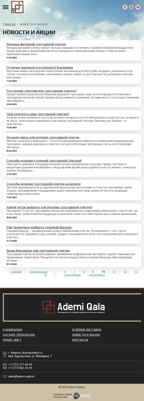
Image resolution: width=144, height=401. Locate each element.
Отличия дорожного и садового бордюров (40, 67)
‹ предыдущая (38, 271)
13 (136, 271)
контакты (80, 340)
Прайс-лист (12, 340)
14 (45, 274)
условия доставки (86, 330)
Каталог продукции (19, 335)
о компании (12, 330)
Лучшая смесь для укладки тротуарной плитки (43, 137)
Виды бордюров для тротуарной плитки (38, 250)
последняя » (97, 274)
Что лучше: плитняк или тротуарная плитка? (41, 91)
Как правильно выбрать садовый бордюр (39, 227)
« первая (15, 271)
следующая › (72, 274)
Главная (9, 24)
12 (125, 271)
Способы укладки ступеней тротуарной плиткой (44, 160)
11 (114, 271)
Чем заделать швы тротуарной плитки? (38, 114)
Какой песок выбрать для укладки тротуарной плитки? (49, 207)
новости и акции (86, 335)
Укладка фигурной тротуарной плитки (36, 44)
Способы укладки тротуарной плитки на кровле (44, 184)
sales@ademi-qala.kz (21, 376)
